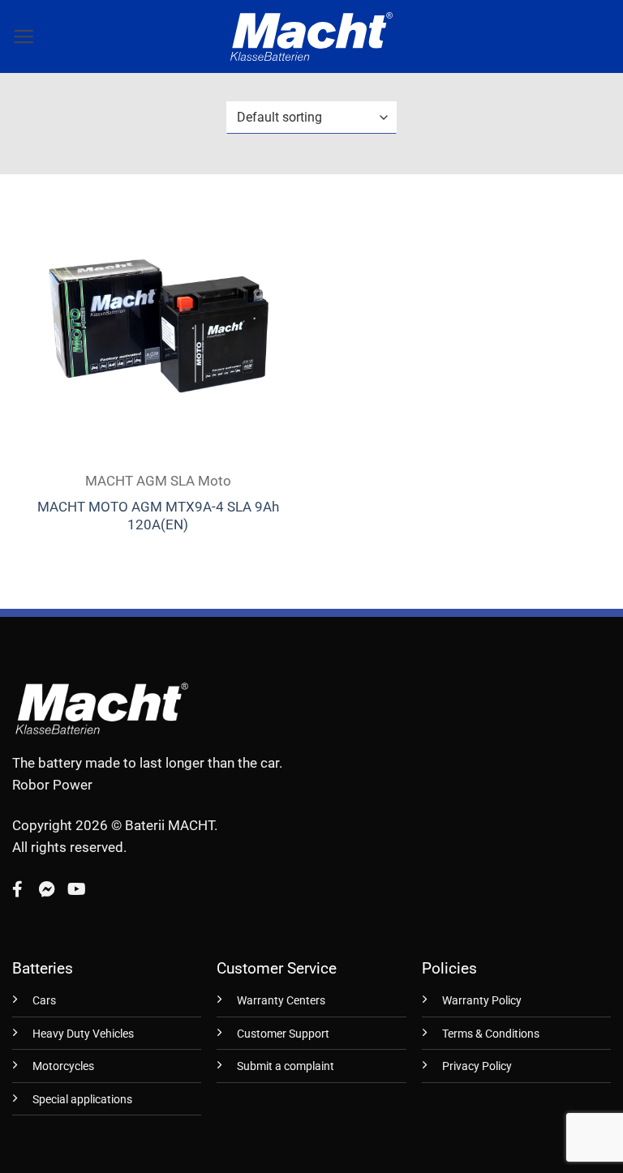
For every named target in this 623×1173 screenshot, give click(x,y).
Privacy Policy (477, 1066)
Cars (44, 1001)
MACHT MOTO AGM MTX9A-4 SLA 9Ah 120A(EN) (158, 516)
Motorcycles (63, 1066)
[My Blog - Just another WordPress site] (311, 36)
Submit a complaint (285, 1066)
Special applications (82, 1100)
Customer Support (283, 1034)
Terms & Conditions (490, 1034)
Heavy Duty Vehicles (83, 1034)
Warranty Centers (281, 1001)
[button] (24, 36)
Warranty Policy (482, 1001)
